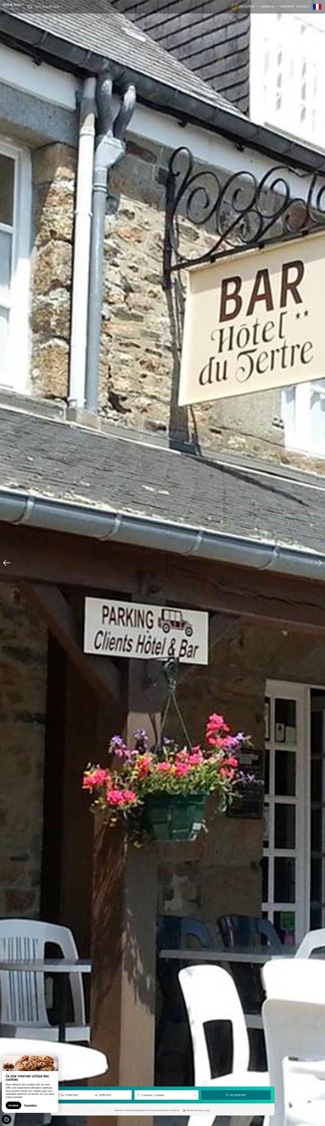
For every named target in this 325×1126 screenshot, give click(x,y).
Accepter (13, 1105)
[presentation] (6, 563)
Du (62, 1095)
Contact (302, 6)
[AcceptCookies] (6, 1119)
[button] (44, 6)
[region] (30, 1084)
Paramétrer (30, 1105)
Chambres (268, 6)
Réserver (287, 6)
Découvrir (247, 6)
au (96, 1095)
